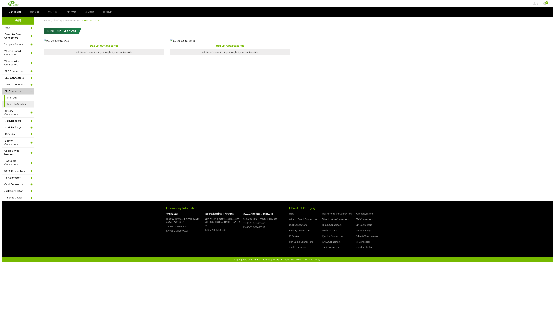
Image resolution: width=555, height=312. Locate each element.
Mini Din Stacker (16, 104)
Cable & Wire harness (12, 153)
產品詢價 (90, 12)
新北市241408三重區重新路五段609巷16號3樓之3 (182, 220)
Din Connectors (13, 91)
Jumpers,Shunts (13, 44)
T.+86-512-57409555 (254, 223)
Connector (15, 12)
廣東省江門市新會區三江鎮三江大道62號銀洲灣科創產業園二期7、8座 (222, 222)
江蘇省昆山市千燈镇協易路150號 (260, 218)
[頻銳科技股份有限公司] (13, 3)
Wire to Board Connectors (12, 53)
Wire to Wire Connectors (11, 63)
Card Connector (13, 184)
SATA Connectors (14, 171)
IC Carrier (9, 134)
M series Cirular (13, 197)
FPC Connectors (14, 71)
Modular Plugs (12, 127)
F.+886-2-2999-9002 (177, 230)
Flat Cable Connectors (11, 163)
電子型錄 (72, 12)
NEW (7, 27)
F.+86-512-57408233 (254, 227)
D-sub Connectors (15, 84)
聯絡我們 (107, 12)
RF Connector (12, 177)
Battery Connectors (11, 112)
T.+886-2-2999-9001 (177, 226)
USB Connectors (14, 78)
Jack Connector (13, 191)
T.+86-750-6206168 (215, 230)
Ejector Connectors (11, 142)
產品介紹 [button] (52, 12)
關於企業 (34, 12)
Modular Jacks (12, 120)
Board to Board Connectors (13, 36)
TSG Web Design (312, 259)
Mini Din (12, 97)
